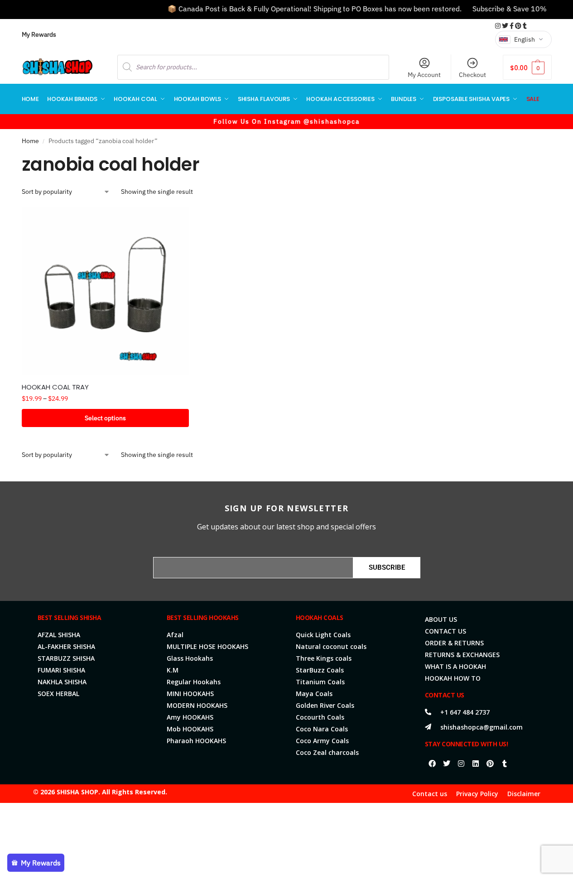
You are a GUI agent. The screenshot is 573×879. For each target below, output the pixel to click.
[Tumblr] (504, 763)
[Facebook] (432, 763)
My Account (424, 75)
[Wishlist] (175, 221)
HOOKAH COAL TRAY (55, 387)
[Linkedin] (475, 763)
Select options (105, 418)
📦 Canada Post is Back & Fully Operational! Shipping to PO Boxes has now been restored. (303, 8)
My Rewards (39, 34)
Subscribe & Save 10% (498, 8)
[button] (527, 67)
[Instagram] (461, 763)
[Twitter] (446, 763)
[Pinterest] (490, 763)
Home (30, 141)
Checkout (472, 75)
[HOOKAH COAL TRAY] (105, 291)
